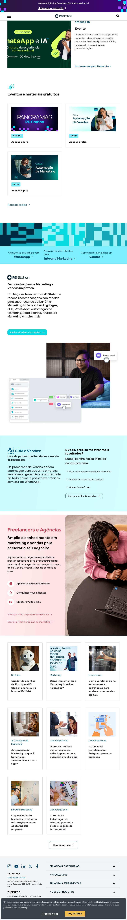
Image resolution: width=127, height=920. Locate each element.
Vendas (95, 257)
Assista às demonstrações (25, 332)
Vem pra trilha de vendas (82, 496)
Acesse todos (17, 205)
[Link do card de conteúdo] (35, 125)
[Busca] (118, 16)
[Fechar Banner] (124, 4)
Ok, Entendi (75, 913)
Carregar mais (62, 845)
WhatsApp (22, 257)
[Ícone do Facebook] (37, 866)
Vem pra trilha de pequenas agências (28, 614)
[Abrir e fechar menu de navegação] (9, 16)
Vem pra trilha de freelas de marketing (28, 622)
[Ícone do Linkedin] (23, 866)
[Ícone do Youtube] (16, 866)
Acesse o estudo (51, 8)
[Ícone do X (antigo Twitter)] (30, 866)
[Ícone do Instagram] (9, 866)
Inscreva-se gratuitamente (92, 66)
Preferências (50, 913)
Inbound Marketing (58, 258)
